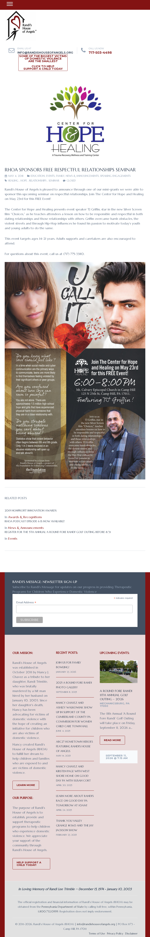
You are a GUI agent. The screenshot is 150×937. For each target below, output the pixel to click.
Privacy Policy (115, 933)
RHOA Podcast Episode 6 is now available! (35, 521)
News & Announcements (82, 176)
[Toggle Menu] (10, 4)
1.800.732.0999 (48, 911)
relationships (37, 180)
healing (13, 180)
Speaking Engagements (115, 176)
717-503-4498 (100, 53)
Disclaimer (131, 933)
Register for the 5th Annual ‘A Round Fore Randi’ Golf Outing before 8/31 (58, 532)
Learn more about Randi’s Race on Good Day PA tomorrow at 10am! (75, 800)
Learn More (26, 785)
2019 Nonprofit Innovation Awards (31, 510)
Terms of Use (97, 933)
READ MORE (112, 740)
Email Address (26, 602)
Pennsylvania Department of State (63, 906)
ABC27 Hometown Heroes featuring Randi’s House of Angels (74, 746)
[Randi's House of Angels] (21, 25)
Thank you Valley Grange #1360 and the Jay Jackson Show (75, 825)
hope (24, 180)
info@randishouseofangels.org (45, 52)
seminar (54, 180)
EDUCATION (38, 176)
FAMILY (60, 176)
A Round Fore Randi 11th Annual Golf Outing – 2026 (116, 695)
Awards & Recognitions (25, 517)
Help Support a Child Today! (29, 863)
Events (50, 176)
